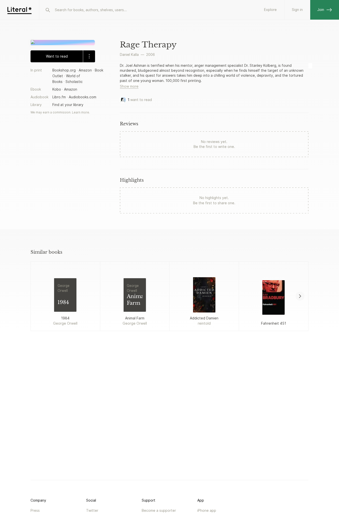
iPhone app (206, 510)
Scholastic (74, 81)
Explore (270, 9)
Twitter (92, 510)
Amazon (85, 70)
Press (35, 510)
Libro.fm (59, 97)
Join (320, 9)
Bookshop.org (64, 70)
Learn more (80, 112)
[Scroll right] (300, 296)
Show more (129, 86)
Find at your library (67, 105)
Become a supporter (159, 510)
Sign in (297, 9)
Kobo (56, 89)
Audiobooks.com (82, 97)
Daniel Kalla (129, 54)
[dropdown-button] (89, 56)
